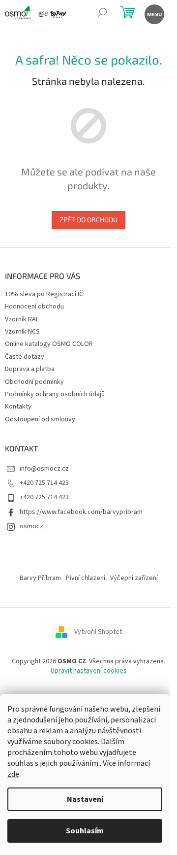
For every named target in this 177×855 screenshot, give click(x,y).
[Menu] (154, 13)
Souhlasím (85, 830)
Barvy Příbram (40, 578)
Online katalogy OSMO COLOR (49, 344)
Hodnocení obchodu (34, 306)
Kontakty (18, 406)
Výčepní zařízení (134, 578)
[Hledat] (102, 13)
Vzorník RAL (22, 319)
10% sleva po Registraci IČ (44, 294)
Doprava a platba (30, 369)
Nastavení (85, 799)
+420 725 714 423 (44, 483)
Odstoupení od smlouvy (40, 419)
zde (13, 774)
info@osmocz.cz (44, 469)
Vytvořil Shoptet (98, 632)
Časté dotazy (24, 357)
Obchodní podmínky (34, 382)
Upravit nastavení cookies (89, 671)
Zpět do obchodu (88, 219)
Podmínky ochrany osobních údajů (55, 394)
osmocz (31, 526)
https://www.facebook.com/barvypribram (81, 512)
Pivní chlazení (85, 578)
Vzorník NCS (22, 332)
